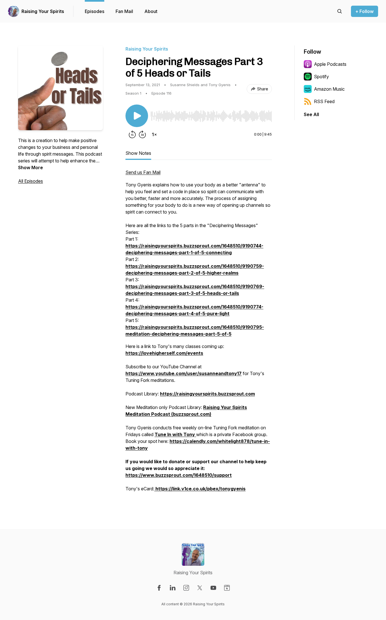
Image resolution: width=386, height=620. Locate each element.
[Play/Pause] (136, 116)
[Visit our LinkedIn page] (172, 588)
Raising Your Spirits (42, 11)
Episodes (94, 11)
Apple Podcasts (330, 64)
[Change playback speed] (154, 134)
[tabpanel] (198, 333)
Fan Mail (124, 11)
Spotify (321, 76)
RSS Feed (324, 101)
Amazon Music (329, 89)
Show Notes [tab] (138, 153)
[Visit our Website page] (227, 588)
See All (311, 114)
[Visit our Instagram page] (186, 588)
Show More (30, 167)
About (150, 11)
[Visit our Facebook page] (159, 588)
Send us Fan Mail (143, 172)
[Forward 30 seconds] (142, 134)
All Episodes (30, 181)
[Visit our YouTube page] (213, 588)
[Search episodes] (339, 11)
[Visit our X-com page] (200, 588)
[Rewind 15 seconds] (132, 134)
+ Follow (364, 11)
